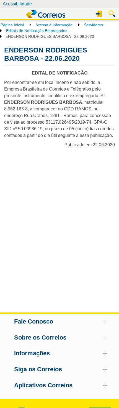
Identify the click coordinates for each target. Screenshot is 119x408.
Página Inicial (12, 25)
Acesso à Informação (54, 25)
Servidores (93, 25)
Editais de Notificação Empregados (36, 30)
